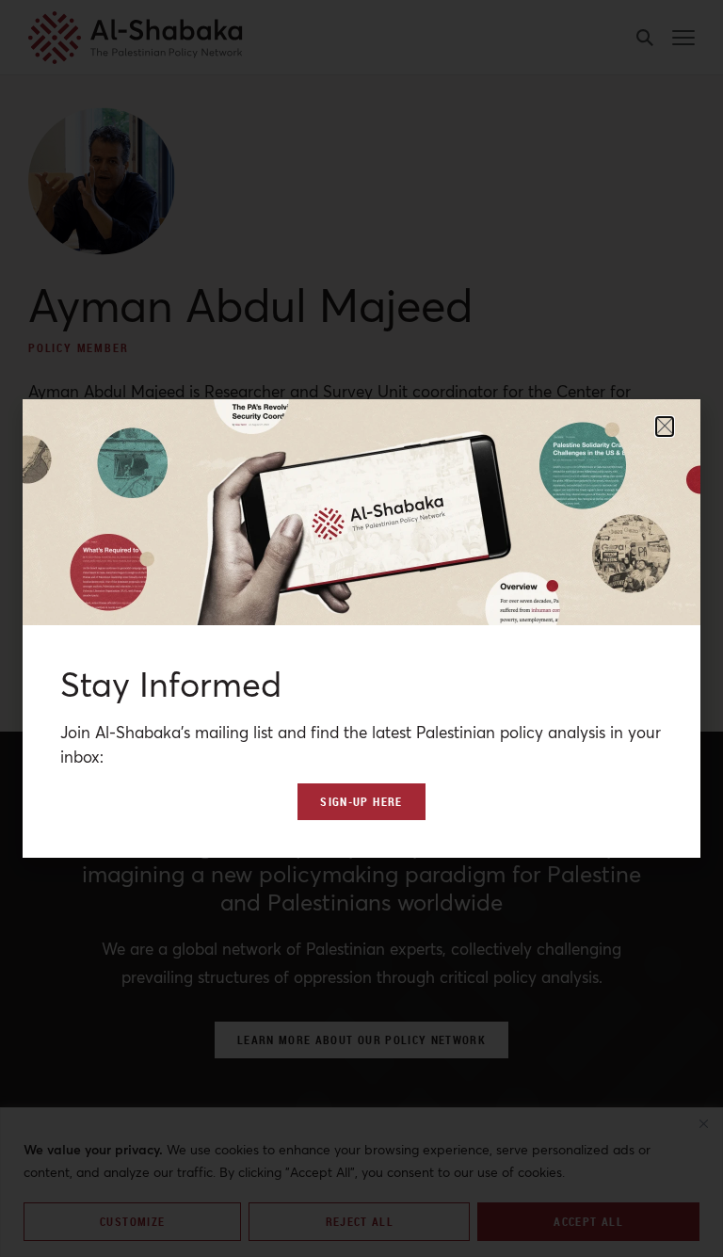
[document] (361, 628)
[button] (664, 426)
